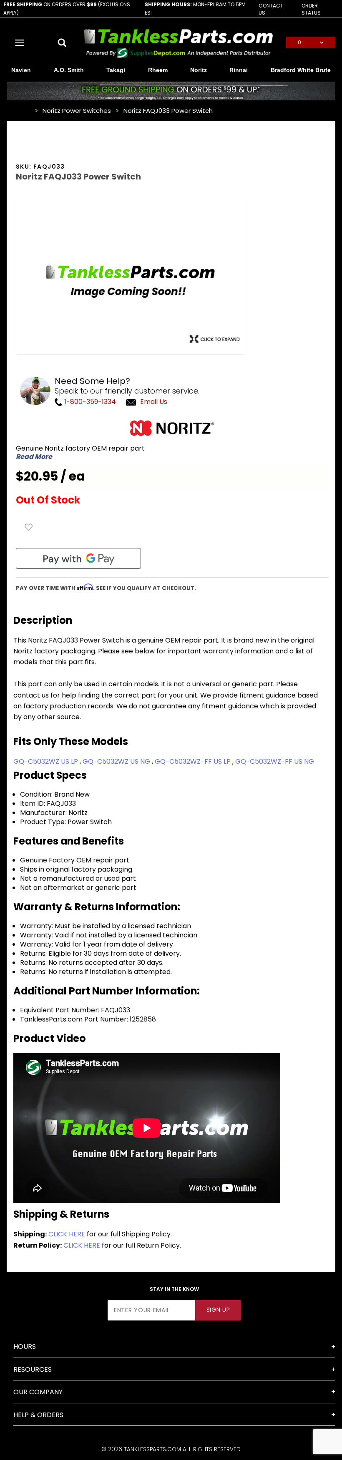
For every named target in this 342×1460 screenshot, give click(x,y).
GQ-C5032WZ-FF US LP (193, 761)
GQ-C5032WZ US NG (117, 761)
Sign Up (218, 1310)
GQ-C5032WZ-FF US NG (274, 761)
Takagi (115, 70)
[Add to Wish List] (29, 527)
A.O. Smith (69, 70)
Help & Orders (38, 1415)
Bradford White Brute (301, 70)
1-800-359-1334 (89, 401)
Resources (32, 1369)
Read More (34, 457)
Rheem (158, 70)
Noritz (198, 70)
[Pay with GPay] (78, 558)
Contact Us (271, 9)
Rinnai (238, 70)
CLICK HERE (66, 1234)
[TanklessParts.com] (178, 42)
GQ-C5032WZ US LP (46, 761)
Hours (24, 1346)
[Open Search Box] (62, 42)
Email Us (153, 401)
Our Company (38, 1392)
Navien (21, 70)
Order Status (311, 9)
